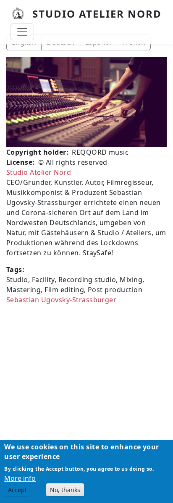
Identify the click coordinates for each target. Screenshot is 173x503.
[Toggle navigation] (22, 31)
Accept (17, 490)
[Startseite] (21, 13)
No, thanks (65, 490)
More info (20, 478)
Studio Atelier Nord (38, 172)
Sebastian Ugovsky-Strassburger (61, 299)
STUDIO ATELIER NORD (97, 14)
